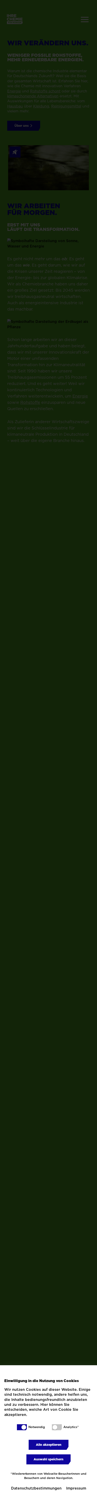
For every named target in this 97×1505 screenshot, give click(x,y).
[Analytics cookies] (57, 1427)
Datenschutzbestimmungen (36, 1488)
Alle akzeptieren (48, 1444)
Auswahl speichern (48, 1459)
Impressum (76, 1488)
